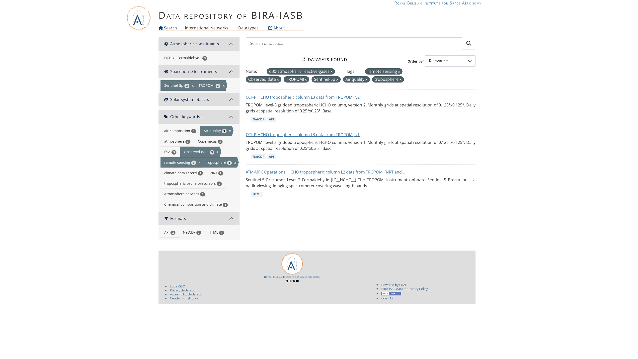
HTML (257, 194)
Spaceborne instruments (193, 71)
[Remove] (331, 72)
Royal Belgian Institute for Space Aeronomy (438, 3)
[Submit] (469, 43)
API (271, 119)
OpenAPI (387, 298)
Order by (415, 61)
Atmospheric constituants (194, 44)
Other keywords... (186, 116)
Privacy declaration (183, 290)
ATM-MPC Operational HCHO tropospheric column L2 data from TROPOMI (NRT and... (325, 172)
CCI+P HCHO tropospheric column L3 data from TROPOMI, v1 (303, 134)
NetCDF (258, 119)
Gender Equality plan (185, 298)
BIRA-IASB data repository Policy (404, 288)
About (278, 28)
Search (170, 28)
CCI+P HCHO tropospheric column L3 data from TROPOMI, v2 (303, 97)
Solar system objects (189, 99)
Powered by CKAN (394, 284)
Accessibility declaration (187, 294)
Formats (178, 218)
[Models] (229, 28)
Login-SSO (177, 286)
